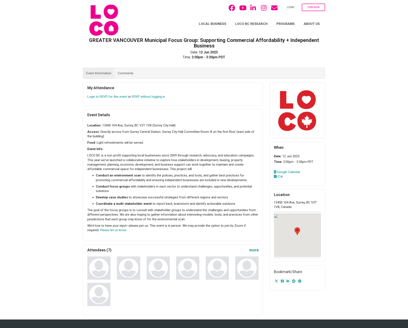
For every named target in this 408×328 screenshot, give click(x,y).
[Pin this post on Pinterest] (300, 281)
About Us (312, 24)
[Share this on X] (277, 281)
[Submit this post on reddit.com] (294, 281)
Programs (285, 24)
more (254, 250)
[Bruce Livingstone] (158, 268)
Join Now (313, 7)
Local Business (212, 24)
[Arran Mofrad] (217, 268)
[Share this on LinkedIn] (288, 281)
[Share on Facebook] (283, 281)
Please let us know (113, 230)
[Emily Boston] (128, 268)
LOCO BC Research (251, 24)
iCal (280, 176)
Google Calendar (288, 172)
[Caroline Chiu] (98, 268)
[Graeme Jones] (187, 268)
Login (290, 7)
